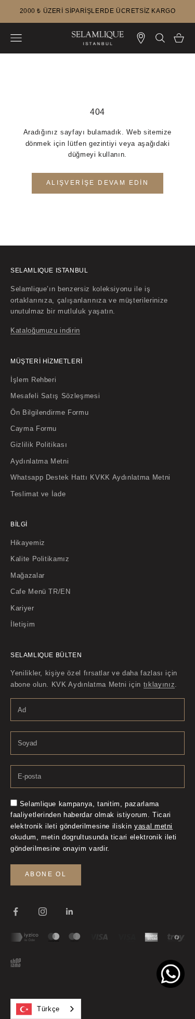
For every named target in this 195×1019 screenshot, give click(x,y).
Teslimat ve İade (38, 494)
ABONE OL (46, 874)
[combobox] (45, 1009)
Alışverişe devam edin (97, 182)
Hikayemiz (27, 543)
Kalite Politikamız (40, 559)
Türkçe (48, 1009)
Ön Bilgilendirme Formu (49, 412)
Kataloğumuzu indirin (45, 330)
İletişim (22, 624)
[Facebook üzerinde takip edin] (15, 911)
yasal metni (153, 826)
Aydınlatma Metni (39, 461)
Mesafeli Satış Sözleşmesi (55, 396)
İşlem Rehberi (33, 380)
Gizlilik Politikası (38, 445)
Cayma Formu (33, 428)
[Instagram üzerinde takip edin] (42, 911)
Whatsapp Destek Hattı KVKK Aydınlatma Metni (90, 477)
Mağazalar (27, 575)
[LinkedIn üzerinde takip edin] (69, 911)
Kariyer (22, 608)
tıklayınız (159, 684)
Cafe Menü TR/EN (40, 591)
